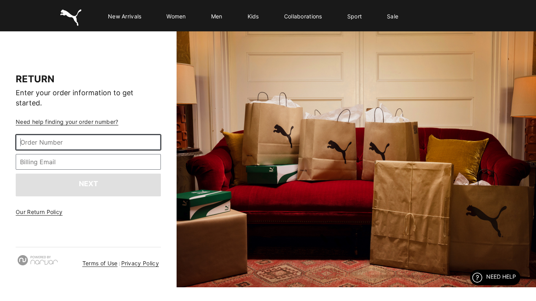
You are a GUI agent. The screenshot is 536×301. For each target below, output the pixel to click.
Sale (392, 16)
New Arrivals (124, 16)
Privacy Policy (140, 263)
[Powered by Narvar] (38, 260)
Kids (253, 16)
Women (176, 16)
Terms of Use (100, 263)
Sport (354, 16)
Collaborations (303, 16)
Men (216, 16)
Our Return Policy (39, 212)
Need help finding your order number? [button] (67, 121)
